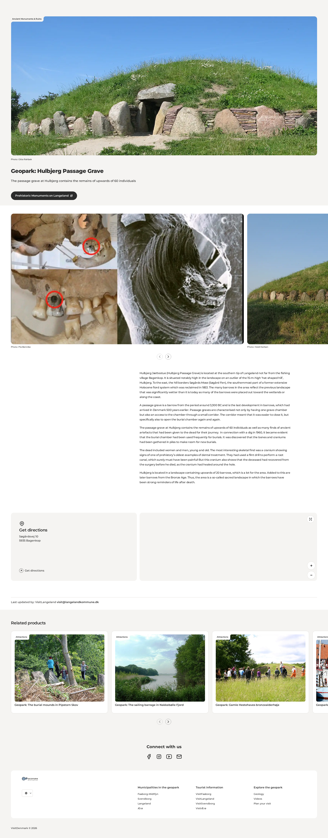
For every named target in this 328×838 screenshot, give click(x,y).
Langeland (144, 803)
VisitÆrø (201, 808)
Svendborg (145, 798)
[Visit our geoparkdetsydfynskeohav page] (149, 757)
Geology (259, 794)
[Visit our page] (159, 757)
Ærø (140, 808)
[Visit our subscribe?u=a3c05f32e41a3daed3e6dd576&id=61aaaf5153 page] (179, 757)
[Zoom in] (311, 565)
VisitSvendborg (205, 803)
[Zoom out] (311, 575)
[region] (228, 547)
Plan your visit (262, 803)
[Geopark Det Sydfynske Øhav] (30, 779)
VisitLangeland (205, 798)
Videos (258, 798)
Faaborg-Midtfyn (148, 794)
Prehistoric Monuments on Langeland (42, 195)
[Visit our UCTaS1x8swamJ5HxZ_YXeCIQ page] (169, 757)
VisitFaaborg (203, 794)
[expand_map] (310, 519)
